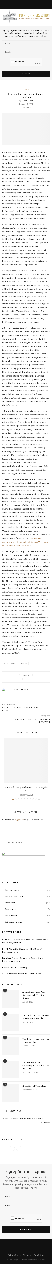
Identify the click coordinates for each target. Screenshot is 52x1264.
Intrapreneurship (27, 921)
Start (25, 1127)
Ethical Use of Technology (15, 967)
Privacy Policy (14, 1255)
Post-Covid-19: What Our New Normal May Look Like (35, 1017)
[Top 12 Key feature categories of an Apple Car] (10, 1046)
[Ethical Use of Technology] (10, 1093)
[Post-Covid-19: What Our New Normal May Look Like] (10, 1022)
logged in (19, 819)
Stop (27, 1127)
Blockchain (9, 664)
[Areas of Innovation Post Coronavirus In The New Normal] (10, 999)
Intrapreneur (27, 915)
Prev (4, 1133)
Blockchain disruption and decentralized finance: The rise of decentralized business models (25, 542)
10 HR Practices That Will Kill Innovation (21, 973)
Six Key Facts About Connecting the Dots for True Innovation (35, 1065)
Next (47, 1133)
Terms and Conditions (33, 1255)
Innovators (27, 909)
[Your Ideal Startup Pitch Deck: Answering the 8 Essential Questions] (26, 760)
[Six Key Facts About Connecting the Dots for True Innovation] (10, 1069)
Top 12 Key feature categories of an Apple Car (35, 1040)
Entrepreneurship (27, 896)
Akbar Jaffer (27, 100)
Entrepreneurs (27, 890)
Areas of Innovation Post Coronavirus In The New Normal (33, 995)
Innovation (26, 90)
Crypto (23, 664)
